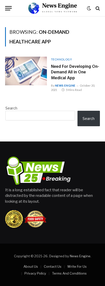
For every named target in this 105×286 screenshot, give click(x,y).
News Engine (80, 256)
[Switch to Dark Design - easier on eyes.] (89, 8)
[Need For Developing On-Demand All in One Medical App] (26, 71)
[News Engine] (52, 8)
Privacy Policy (35, 273)
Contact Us (52, 266)
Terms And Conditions (69, 273)
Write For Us (77, 266)
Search (11, 108)
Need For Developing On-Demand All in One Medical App (75, 72)
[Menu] (8, 8)
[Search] (97, 8)
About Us (30, 266)
